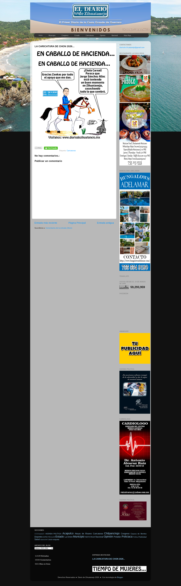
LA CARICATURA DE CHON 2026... (108, 559)
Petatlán (117, 537)
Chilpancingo (112, 533)
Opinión (102, 35)
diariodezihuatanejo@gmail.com (131, 47)
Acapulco (68, 533)
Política (135, 537)
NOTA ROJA (90, 537)
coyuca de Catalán (46, 539)
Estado (77, 35)
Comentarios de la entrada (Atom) (59, 228)
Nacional (115, 35)
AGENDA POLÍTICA (53, 534)
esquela (56, 539)
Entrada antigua (105, 223)
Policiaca (127, 536)
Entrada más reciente (45, 223)
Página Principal (77, 223)
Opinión (39, 534)
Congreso (65, 35)
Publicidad (143, 537)
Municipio (52, 35)
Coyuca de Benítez (139, 534)
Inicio (40, 35)
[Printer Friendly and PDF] (38, 148)
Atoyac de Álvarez (83, 533)
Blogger (120, 577)
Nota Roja (127, 35)
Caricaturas (90, 35)
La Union (69, 537)
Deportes (38, 537)
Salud (37, 539)
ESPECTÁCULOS (49, 537)
